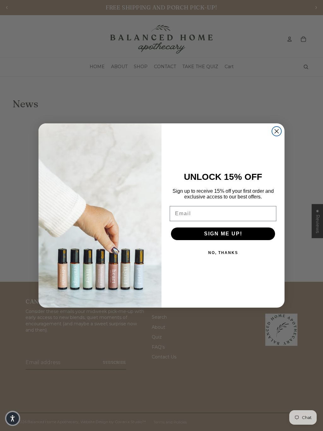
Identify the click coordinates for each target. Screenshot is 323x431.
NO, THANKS (223, 253)
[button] (12, 418)
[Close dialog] (276, 131)
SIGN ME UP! (223, 233)
